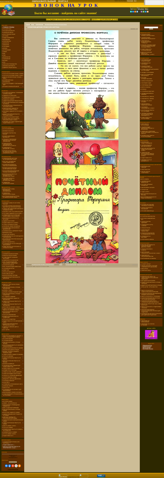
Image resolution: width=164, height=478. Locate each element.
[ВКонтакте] (133, 11)
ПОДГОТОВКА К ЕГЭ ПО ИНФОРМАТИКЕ (146, 50)
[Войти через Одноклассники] (19, 465)
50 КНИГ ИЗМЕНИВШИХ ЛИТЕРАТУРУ (8, 137)
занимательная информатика (98, 264)
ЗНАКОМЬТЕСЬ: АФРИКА (147, 98)
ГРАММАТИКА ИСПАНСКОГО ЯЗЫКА (8, 183)
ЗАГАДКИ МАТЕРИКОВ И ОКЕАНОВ (146, 94)
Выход (146, 9)
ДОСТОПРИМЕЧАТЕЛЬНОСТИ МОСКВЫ (148, 194)
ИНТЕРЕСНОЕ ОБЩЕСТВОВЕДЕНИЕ (146, 142)
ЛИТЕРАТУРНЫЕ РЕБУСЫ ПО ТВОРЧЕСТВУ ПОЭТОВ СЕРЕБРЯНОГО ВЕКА (9, 151)
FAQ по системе (147, 347)
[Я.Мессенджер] (131, 11)
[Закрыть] (144, 4)
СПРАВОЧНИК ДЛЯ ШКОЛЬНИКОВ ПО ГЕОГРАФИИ (149, 70)
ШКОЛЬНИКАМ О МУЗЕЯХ (147, 187)
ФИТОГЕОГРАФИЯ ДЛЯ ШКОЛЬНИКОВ (146, 75)
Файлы (32, 24)
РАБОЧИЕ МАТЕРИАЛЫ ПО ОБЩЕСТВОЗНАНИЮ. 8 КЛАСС (147, 149)
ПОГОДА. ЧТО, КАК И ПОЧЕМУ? (146, 101)
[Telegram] (137, 11)
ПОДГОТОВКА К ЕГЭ (8, 444)
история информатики (71, 264)
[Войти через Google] (16, 465)
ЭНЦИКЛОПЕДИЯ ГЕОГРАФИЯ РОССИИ (146, 67)
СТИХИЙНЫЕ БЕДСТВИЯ (147, 91)
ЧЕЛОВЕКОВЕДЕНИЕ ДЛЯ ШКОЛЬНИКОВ (146, 146)
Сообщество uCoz (147, 346)
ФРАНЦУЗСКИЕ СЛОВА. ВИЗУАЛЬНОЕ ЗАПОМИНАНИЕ (8, 190)
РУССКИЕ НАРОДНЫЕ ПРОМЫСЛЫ (146, 185)
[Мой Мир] (145, 11)
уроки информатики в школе (84, 264)
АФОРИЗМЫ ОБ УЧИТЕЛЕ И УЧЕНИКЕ (147, 324)
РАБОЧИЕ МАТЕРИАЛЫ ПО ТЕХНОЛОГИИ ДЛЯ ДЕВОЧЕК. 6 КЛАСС (147, 245)
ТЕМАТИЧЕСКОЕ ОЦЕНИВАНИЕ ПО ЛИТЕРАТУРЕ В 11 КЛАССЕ (9, 144)
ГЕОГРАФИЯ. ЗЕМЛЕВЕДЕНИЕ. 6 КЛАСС (147, 107)
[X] (139, 11)
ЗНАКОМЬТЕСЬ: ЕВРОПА (147, 96)
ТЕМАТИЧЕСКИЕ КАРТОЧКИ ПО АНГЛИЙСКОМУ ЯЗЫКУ (9, 159)
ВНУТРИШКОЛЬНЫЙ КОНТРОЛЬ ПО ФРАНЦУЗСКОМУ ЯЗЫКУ (10, 197)
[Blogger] (148, 11)
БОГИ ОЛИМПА (145, 179)
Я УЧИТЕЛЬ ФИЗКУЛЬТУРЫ (148, 216)
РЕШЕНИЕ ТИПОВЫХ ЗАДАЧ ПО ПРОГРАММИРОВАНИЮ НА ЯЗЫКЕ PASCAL (148, 46)
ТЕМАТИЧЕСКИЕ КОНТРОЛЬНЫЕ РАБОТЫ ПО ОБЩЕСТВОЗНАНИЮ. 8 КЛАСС (147, 154)
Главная (135, 9)
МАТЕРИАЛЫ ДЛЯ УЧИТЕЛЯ (145, 167)
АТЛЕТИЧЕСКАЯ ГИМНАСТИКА (144, 230)
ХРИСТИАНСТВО (145, 169)
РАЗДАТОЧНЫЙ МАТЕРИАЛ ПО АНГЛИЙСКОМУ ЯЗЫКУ (9, 168)
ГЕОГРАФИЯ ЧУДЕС (146, 83)
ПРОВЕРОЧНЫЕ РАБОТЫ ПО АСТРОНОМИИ (147, 136)
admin (60, 264)
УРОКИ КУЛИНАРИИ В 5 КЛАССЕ (146, 249)
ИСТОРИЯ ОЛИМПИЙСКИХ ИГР (147, 219)
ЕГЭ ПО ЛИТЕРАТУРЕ (8, 128)
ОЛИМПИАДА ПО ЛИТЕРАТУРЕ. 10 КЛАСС (8, 148)
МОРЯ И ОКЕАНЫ (145, 87)
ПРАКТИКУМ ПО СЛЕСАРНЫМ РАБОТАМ (146, 256)
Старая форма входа (13, 469)
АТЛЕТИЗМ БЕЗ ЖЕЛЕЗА (147, 239)
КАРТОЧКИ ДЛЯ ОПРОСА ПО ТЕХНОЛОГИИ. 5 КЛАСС (150, 253)
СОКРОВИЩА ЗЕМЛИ (146, 85)
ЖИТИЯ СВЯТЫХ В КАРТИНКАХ (145, 172)
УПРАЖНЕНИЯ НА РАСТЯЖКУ (145, 237)
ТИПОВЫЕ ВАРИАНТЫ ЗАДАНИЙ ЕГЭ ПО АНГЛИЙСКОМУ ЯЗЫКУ (8, 179)
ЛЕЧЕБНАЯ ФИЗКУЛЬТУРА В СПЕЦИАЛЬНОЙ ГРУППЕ (147, 234)
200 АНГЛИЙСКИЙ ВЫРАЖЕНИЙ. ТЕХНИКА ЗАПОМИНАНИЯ (10, 171)
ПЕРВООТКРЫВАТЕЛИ (147, 80)
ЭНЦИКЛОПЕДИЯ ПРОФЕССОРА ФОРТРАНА (56, 24)
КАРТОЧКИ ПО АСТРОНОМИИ (144, 124)
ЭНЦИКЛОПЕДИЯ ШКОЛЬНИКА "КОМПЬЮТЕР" (147, 38)
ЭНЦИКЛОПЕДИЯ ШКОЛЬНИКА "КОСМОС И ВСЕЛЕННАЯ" (147, 128)
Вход (135, 0)
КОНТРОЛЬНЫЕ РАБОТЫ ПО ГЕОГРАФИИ (147, 111)
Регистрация (130, 0)
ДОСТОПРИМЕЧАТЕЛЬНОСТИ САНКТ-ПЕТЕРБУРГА (148, 197)
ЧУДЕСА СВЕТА (145, 191)
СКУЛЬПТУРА (144, 189)
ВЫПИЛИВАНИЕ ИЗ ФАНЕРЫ (148, 258)
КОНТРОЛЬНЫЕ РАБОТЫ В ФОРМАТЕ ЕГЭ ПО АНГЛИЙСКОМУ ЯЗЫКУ (9, 175)
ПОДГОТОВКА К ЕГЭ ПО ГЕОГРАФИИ (146, 118)
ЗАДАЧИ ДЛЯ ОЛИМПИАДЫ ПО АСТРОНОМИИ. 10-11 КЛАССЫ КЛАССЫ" (149, 132)
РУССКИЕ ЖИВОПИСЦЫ (147, 210)
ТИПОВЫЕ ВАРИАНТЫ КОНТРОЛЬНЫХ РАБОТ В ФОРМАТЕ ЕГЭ (146, 114)
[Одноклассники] (135, 11)
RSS (131, 9)
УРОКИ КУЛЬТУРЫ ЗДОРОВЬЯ (145, 222)
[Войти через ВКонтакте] (6, 465)
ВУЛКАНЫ (143, 89)
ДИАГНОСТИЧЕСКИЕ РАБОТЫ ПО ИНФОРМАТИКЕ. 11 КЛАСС (147, 53)
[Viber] (141, 11)
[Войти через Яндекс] (12, 465)
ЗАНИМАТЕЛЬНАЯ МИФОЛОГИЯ (145, 182)
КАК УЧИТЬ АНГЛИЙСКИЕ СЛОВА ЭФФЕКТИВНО (9, 162)
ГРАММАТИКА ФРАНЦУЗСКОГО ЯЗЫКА (8, 194)
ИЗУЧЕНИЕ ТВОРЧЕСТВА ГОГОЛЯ (9, 133)
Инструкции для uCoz (148, 348)
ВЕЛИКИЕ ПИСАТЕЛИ (8, 130)
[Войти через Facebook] (9, 465)
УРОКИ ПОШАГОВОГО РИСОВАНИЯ (146, 208)
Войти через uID (13, 462)
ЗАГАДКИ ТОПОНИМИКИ (147, 72)
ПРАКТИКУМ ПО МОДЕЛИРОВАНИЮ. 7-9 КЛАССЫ (145, 41)
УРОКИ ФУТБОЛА (145, 227)
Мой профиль (141, 9)
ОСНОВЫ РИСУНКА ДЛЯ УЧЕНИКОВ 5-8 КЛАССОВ (147, 205)
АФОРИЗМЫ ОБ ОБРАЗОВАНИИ (144, 321)
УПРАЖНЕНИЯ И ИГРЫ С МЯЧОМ (146, 225)
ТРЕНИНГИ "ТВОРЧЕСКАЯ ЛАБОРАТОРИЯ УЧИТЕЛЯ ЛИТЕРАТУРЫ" (9, 140)
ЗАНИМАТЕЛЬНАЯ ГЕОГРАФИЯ (145, 63)
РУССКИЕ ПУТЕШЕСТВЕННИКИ (146, 78)
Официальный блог (147, 345)
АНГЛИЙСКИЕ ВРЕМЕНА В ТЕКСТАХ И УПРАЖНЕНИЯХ (9, 165)
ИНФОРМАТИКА (39, 24)
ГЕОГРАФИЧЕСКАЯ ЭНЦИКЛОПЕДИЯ (145, 60)
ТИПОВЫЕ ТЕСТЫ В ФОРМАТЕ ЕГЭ (146, 160)
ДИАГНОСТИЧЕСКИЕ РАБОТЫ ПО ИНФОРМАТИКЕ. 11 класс (11, 447)
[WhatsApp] (143, 11)
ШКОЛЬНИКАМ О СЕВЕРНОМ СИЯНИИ (146, 104)
